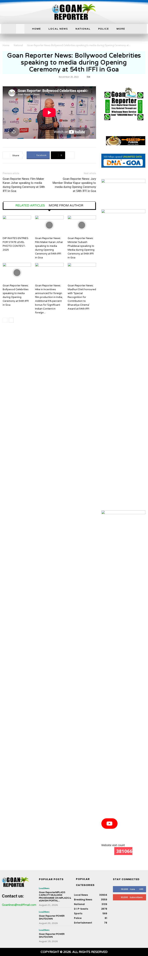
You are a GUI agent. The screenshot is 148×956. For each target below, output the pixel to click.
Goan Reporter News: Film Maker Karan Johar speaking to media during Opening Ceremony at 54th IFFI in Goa (24, 185)
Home (6, 45)
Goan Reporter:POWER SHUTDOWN (52, 917)
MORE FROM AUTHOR (66, 205)
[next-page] (11, 320)
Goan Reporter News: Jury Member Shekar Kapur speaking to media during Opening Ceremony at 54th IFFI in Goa (74, 185)
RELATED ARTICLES (30, 205)
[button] (20, 28)
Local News (44, 888)
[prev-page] (5, 320)
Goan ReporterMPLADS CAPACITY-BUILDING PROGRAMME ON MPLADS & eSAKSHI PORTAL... (55, 896)
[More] (70, 155)
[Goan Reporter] (74, 12)
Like (141, 889)
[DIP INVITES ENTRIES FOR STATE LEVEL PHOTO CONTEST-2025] (17, 225)
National (18, 45)
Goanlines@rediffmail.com (19, 905)
